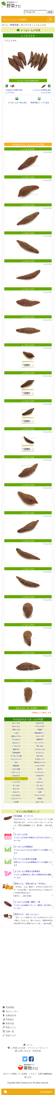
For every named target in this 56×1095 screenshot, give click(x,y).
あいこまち (16, 723)
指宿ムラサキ (16, 736)
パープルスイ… (39, 772)
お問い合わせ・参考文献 (29, 1050)
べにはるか (40, 788)
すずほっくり (40, 759)
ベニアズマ (16, 782)
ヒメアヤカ (10, 92)
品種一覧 (10, 1031)
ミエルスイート (16, 798)
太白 (16, 762)
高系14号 (16, 749)
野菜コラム (11, 1027)
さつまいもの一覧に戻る (17, 102)
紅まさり (16, 792)
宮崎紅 (40, 798)
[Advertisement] (28, 124)
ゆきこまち (40, 802)
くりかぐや (16, 746)
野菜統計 (10, 1019)
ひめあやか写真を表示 (14, 90)
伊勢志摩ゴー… (39, 733)
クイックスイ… (39, 742)
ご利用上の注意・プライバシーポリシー (29, 1047)
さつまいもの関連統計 (24, 846)
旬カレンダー (12, 1011)
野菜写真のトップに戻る (40, 102)
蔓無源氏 (16, 765)
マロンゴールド (39, 795)
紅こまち (40, 785)
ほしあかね (16, 795)
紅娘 (39, 792)
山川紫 (16, 802)
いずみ (16, 733)
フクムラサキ (46, 92)
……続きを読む (26, 895)
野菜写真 (14, 24)
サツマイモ (26, 24)
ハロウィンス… (16, 772)
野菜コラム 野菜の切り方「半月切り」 (31, 883)
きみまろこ (16, 742)
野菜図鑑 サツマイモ (24, 816)
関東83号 (40, 739)
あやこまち (16, 726)
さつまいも (40, 752)
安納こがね (16, 729)
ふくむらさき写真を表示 (41, 90)
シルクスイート (16, 759)
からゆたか (16, 739)
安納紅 (40, 729)
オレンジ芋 (40, 736)
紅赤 (39, 779)
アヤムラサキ (40, 726)
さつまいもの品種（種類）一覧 (27, 901)
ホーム (5, 24)
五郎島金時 (16, 752)
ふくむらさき (28, 149)
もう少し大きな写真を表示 (28, 80)
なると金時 (16, 769)
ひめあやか (40, 775)
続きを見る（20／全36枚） (27, 708)
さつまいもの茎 (16, 756)
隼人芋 (40, 769)
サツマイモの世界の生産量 (26, 859)
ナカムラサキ (40, 765)
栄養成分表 (11, 1015)
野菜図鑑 (10, 1007)
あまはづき (40, 723)
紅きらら (40, 782)
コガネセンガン (39, 749)
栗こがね (40, 746)
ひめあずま (16, 775)
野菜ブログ (11, 1035)
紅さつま (16, 788)
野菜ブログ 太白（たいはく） (27, 914)
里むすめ (40, 756)
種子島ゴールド (39, 762)
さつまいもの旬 (21, 834)
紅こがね (16, 785)
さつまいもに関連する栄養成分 (27, 871)
